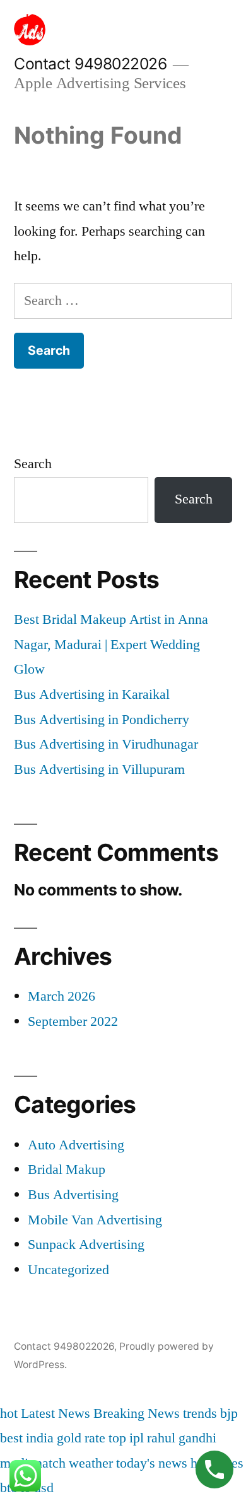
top (117, 1438)
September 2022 (73, 1021)
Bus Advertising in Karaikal (92, 694)
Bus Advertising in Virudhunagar (106, 744)
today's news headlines (179, 1463)
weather (91, 1463)
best (11, 1438)
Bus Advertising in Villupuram (99, 769)
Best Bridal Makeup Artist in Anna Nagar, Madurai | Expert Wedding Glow (111, 644)
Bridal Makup (66, 1169)
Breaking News (136, 1413)
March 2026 (61, 996)
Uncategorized (68, 1270)
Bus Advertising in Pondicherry (101, 719)
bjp (229, 1413)
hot (9, 1413)
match (49, 1463)
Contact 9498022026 (90, 63)
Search (33, 464)
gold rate (81, 1438)
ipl (136, 1438)
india (40, 1438)
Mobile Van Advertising (95, 1220)
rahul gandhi (181, 1438)
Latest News (55, 1413)
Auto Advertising (76, 1145)
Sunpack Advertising (86, 1244)
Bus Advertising (73, 1195)
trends (200, 1413)
